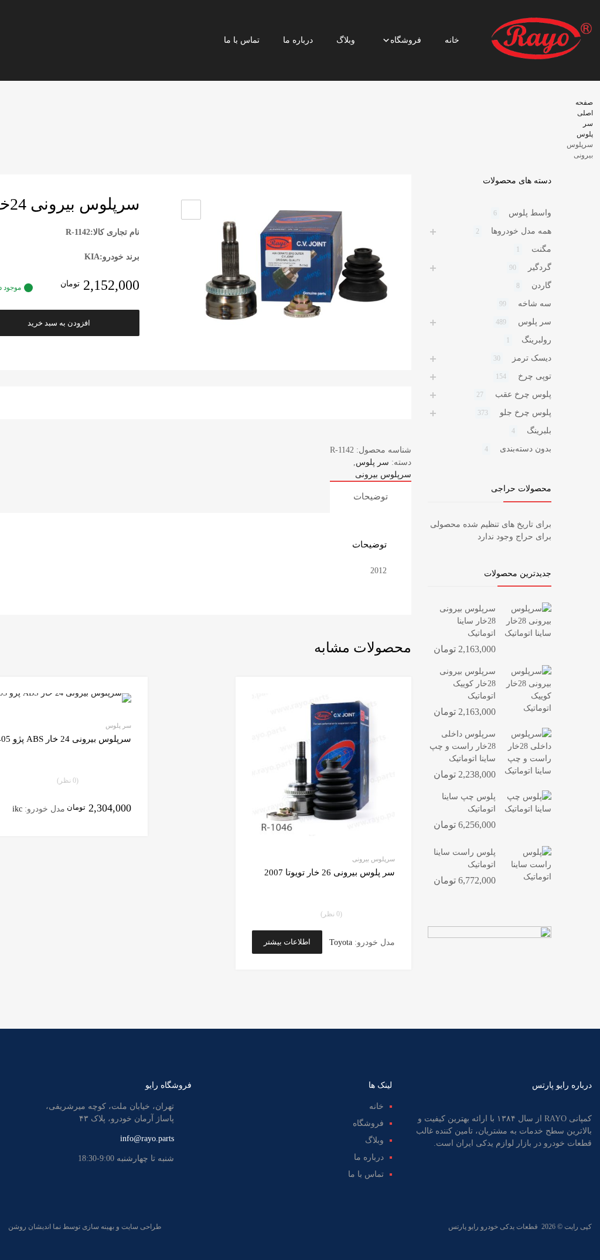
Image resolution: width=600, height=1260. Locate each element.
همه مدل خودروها (521, 231)
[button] (191, 210)
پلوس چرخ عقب (523, 394)
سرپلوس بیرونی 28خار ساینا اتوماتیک (467, 621)
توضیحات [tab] (370, 496)
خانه (452, 40)
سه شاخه (534, 303)
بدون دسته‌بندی (525, 448)
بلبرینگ (539, 430)
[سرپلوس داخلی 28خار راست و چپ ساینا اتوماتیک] (527, 770)
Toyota (340, 942)
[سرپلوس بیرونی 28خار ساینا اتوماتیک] (527, 633)
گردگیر (539, 267)
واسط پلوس (530, 212)
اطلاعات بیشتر (287, 941)
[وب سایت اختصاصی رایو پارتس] (541, 57)
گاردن (541, 285)
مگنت (541, 249)
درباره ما (298, 40)
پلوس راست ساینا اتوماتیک (465, 858)
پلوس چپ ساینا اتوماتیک (469, 802)
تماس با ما (242, 40)
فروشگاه (405, 40)
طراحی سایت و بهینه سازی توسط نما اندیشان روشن (85, 1227)
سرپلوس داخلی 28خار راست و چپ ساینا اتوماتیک (462, 746)
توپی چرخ (534, 376)
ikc (17, 808)
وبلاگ (345, 40)
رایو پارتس (463, 1227)
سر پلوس (372, 462)
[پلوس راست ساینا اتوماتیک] (527, 876)
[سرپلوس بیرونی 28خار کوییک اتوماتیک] (527, 708)
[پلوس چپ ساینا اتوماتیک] (527, 808)
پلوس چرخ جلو (525, 412)
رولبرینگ (536, 339)
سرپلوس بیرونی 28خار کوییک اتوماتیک (467, 683)
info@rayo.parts (147, 1138)
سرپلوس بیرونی (383, 474)
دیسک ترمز (531, 358)
